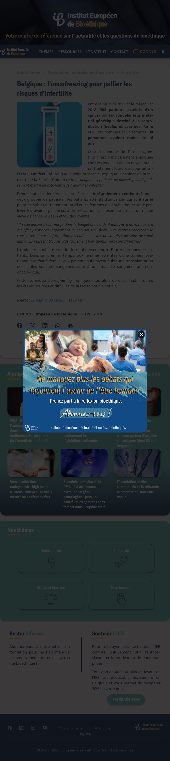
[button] (85, 380)
